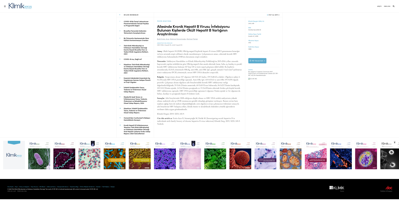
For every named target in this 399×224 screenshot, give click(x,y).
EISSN (19, 191)
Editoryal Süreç (51, 186)
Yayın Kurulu (34, 186)
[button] (394, 6)
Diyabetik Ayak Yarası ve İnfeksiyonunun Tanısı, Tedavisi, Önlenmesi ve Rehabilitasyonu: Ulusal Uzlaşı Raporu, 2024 (135, 100)
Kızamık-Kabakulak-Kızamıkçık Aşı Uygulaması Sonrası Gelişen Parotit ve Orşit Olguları (137, 80)
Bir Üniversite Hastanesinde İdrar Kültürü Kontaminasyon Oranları (136, 39)
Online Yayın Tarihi (254, 34)
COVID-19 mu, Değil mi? (133, 59)
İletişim (113, 186)
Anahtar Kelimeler (164, 43)
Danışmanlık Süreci (62, 186)
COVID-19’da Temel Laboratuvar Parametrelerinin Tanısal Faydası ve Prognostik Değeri (136, 23)
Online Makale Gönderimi (87, 186)
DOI (249, 28)
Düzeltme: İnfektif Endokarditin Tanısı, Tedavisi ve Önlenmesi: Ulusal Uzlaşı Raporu (136, 110)
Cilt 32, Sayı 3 (273, 15)
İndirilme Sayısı (253, 47)
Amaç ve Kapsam (24, 186)
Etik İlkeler (42, 186)
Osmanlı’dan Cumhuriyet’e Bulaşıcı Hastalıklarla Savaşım (137, 119)
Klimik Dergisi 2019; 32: (256, 21)
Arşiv (379, 6)
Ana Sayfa (10, 186)
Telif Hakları (105, 186)
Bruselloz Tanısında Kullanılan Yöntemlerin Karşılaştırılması (135, 32)
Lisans (250, 69)
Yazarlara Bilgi (74, 186)
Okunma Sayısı (253, 40)
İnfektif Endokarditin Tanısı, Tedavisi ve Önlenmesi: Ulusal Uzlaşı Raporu (135, 89)
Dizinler (98, 186)
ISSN (8, 191)
